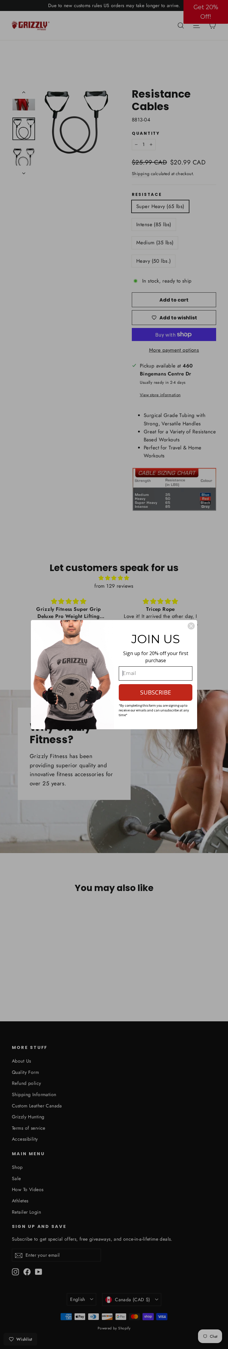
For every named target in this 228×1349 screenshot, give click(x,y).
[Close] (191, 626)
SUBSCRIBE (155, 692)
